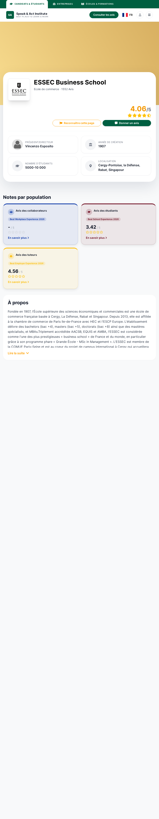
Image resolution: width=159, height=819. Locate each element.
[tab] (27, 4)
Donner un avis (129, 123)
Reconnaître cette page (79, 123)
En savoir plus (17, 237)
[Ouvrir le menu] (149, 14)
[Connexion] (140, 14)
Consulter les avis (104, 14)
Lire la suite (16, 353)
